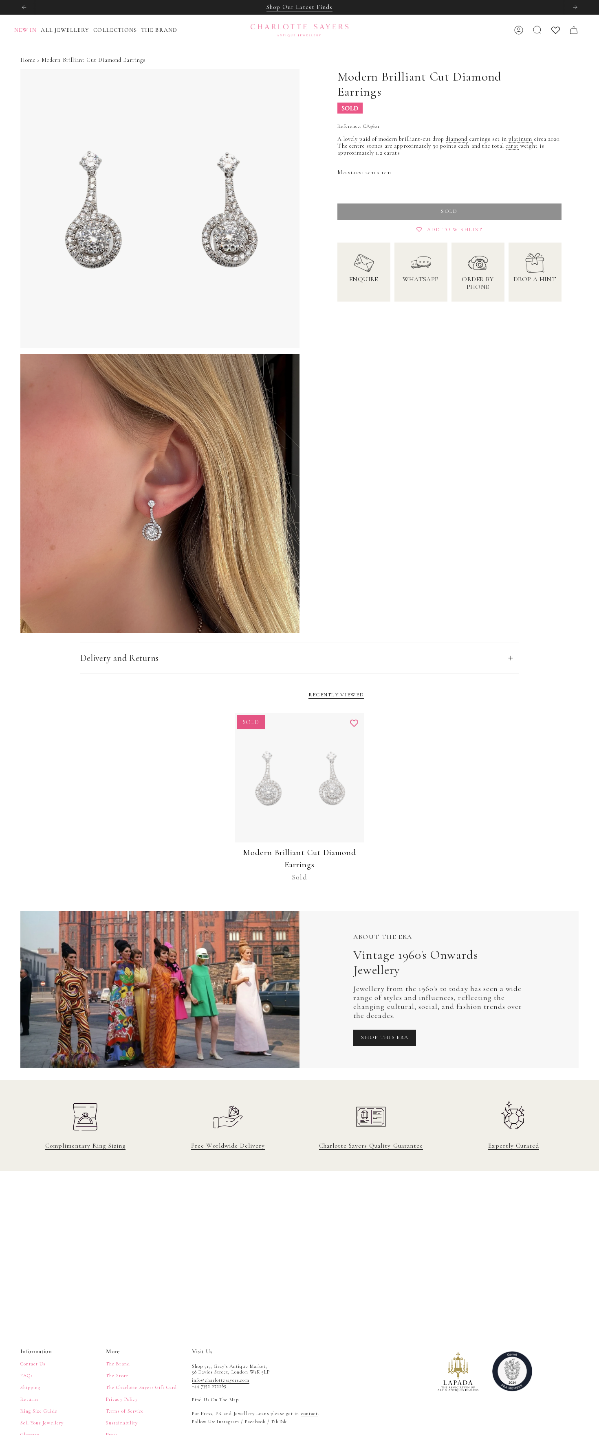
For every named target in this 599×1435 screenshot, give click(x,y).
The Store (117, 1375)
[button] (67, 30)
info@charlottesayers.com (220, 1380)
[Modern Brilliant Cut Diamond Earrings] (300, 778)
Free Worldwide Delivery (228, 1145)
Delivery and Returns (119, 658)
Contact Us (32, 1364)
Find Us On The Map (215, 1399)
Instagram (228, 1421)
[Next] (575, 7)
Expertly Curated (513, 1145)
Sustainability (122, 1423)
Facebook (255, 1421)
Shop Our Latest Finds (299, 7)
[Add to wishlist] (354, 723)
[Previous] (24, 7)
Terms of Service (125, 1411)
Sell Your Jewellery (42, 1423)
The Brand (118, 1364)
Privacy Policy (122, 1399)
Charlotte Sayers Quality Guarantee (371, 1145)
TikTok (279, 1421)
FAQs (26, 1375)
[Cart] (573, 30)
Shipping (30, 1387)
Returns (29, 1399)
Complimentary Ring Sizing (85, 1145)
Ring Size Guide (38, 1411)
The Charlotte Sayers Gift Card (141, 1387)
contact (309, 1413)
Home (27, 60)
